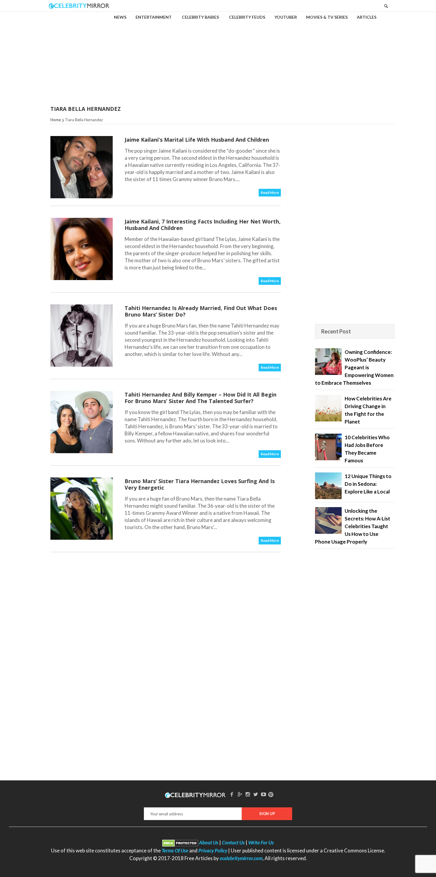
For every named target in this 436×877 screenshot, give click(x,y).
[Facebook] (231, 794)
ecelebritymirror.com (241, 858)
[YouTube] (263, 794)
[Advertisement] (218, 54)
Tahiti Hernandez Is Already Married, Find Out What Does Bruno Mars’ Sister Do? (201, 311)
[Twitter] (255, 794)
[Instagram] (247, 794)
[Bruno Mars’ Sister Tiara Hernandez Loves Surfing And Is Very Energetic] (81, 508)
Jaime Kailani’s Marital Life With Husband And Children (197, 139)
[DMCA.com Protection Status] (180, 842)
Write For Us (261, 842)
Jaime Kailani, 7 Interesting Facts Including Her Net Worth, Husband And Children (203, 224)
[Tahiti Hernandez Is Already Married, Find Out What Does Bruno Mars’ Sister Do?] (81, 335)
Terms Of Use (175, 850)
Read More (270, 192)
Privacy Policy (212, 850)
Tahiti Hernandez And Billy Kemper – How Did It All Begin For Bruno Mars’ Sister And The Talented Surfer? (200, 398)
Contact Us (233, 842)
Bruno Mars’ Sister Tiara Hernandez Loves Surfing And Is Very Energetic (200, 484)
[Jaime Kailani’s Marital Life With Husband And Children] (81, 167)
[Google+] (239, 794)
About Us (208, 842)
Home (55, 119)
